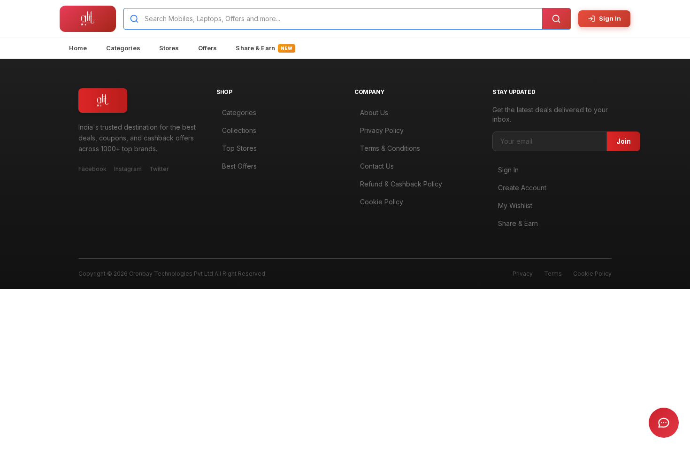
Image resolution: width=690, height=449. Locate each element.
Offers (207, 48)
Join (623, 141)
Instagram (128, 168)
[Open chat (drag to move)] (664, 423)
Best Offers (239, 166)
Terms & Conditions (390, 148)
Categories (123, 48)
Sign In (610, 18)
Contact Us (377, 166)
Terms (553, 273)
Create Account (522, 188)
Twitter (159, 168)
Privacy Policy (382, 130)
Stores (169, 48)
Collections (239, 130)
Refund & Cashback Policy (401, 184)
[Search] (556, 18)
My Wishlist (515, 205)
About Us (374, 112)
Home (78, 48)
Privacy (523, 273)
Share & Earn (264, 48)
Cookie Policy (381, 202)
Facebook (92, 168)
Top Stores (239, 148)
